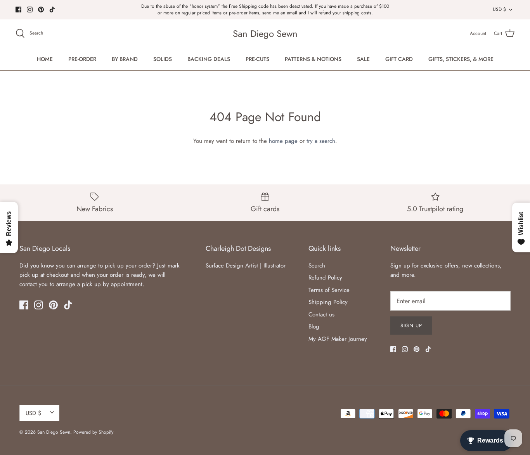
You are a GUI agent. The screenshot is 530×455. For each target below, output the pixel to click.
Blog (313, 326)
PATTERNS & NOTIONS (313, 59)
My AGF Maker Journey (337, 339)
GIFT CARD (399, 59)
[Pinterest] (41, 9)
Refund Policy (325, 277)
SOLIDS (162, 59)
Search (316, 265)
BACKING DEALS (208, 59)
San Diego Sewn (53, 432)
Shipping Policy (328, 302)
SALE (363, 59)
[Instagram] (30, 9)
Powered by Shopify (93, 432)
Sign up (411, 325)
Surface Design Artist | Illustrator (246, 265)
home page (283, 141)
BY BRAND (125, 59)
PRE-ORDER (82, 59)
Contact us (321, 314)
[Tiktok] (52, 9)
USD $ (499, 9)
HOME (45, 59)
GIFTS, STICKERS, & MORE (461, 59)
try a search (321, 141)
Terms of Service (329, 290)
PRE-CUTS (257, 59)
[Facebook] (18, 9)
